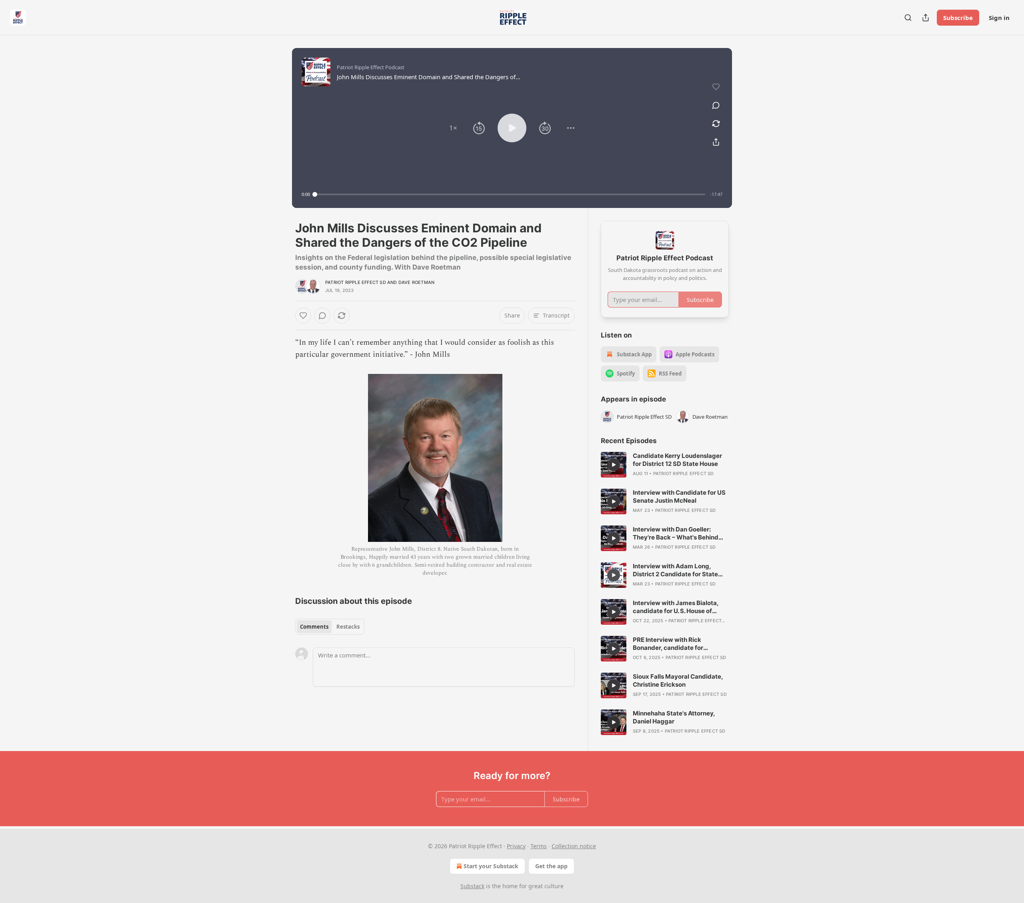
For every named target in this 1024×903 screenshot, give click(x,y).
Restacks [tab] (348, 626)
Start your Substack (491, 866)
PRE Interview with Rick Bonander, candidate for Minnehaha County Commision (677, 644)
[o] (613, 464)
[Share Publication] (926, 18)
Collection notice (574, 846)
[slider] (510, 194)
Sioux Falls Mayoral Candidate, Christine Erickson (678, 680)
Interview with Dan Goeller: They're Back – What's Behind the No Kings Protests (675, 533)
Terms (538, 846)
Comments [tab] (314, 626)
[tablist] (329, 627)
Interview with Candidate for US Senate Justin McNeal (679, 496)
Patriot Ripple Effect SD (355, 282)
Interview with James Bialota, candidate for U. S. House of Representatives (675, 607)
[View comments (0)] (716, 105)
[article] (665, 465)
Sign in (999, 18)
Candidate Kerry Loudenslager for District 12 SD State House (677, 459)
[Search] (908, 18)
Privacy (516, 846)
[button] (453, 128)
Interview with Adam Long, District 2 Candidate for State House (675, 570)
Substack (472, 886)
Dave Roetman (416, 282)
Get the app (551, 866)
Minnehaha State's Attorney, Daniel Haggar (674, 717)
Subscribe (958, 18)
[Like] (303, 316)
